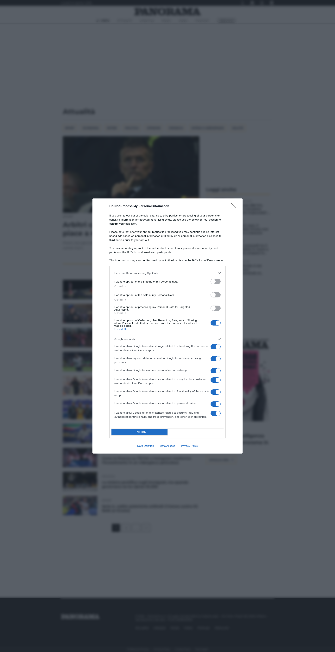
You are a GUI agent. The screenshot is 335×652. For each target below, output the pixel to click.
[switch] (216, 281)
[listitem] (167, 273)
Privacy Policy (189, 445)
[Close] (234, 206)
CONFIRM (139, 432)
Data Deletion (145, 445)
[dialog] (167, 326)
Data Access (167, 445)
